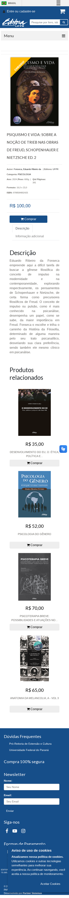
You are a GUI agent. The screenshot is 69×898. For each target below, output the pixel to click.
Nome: (8, 780)
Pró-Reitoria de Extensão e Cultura (30, 743)
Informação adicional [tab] (30, 236)
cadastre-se (27, 11)
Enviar (10, 810)
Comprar (30, 219)
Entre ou (12, 11)
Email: (8, 795)
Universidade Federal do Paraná (29, 750)
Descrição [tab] (22, 228)
